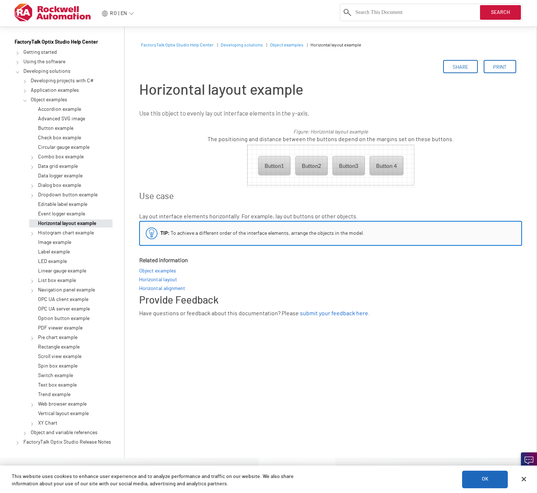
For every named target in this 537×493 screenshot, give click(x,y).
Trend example (54, 394)
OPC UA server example (64, 309)
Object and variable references (64, 432)
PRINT (500, 67)
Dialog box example (59, 185)
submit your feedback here (334, 313)
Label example (54, 252)
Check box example (59, 137)
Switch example (55, 375)
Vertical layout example (63, 413)
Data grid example (58, 166)
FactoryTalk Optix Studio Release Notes (67, 442)
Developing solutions (47, 71)
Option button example (64, 318)
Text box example (57, 385)
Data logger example (60, 175)
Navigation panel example (66, 290)
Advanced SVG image (61, 118)
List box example (57, 280)
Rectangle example (59, 347)
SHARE (460, 67)
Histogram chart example (66, 233)
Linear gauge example (62, 271)
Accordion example (59, 109)
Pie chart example (57, 337)
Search (500, 12)
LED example (52, 261)
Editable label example (62, 204)
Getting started (40, 52)
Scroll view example (59, 356)
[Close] (524, 479)
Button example (55, 128)
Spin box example (57, 366)
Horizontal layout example (67, 223)
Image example (54, 242)
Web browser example (62, 404)
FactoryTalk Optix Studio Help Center (56, 42)
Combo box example (61, 156)
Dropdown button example (68, 194)
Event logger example (61, 214)
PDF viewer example (60, 328)
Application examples (55, 90)
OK (485, 479)
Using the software (44, 61)
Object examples (49, 99)
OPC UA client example (63, 299)
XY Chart (47, 423)
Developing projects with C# (62, 80)
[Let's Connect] (529, 460)
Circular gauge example (64, 147)
